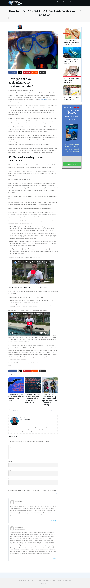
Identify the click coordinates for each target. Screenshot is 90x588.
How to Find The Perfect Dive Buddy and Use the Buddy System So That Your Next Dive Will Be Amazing (49, 400)
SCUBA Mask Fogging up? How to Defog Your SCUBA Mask (72, 75)
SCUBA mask (43, 99)
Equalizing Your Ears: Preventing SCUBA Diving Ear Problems (72, 37)
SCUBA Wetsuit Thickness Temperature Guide (72, 93)
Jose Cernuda (34, 26)
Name (10, 461)
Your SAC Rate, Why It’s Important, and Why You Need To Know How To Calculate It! (32, 399)
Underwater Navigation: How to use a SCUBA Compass (72, 56)
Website (10, 479)
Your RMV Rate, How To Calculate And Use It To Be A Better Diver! (16, 398)
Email (10, 470)
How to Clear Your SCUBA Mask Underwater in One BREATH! (45, 12)
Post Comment (52, 495)
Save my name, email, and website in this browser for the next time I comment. (33, 490)
